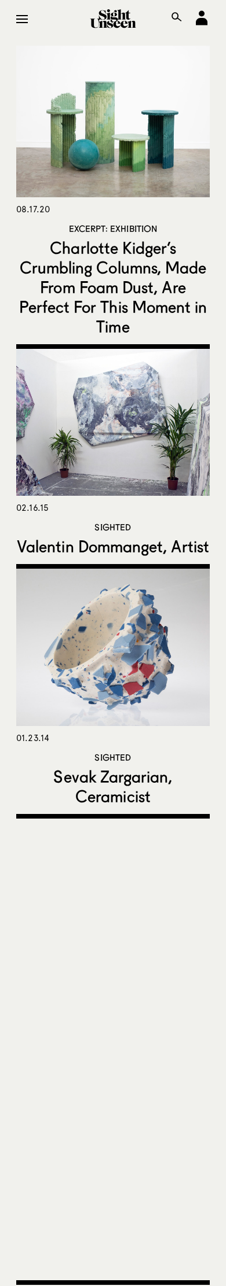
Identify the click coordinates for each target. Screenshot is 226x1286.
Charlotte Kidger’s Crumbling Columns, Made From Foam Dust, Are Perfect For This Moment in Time (113, 287)
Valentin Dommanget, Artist (113, 546)
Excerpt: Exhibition (113, 228)
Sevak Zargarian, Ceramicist (112, 786)
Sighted (112, 527)
